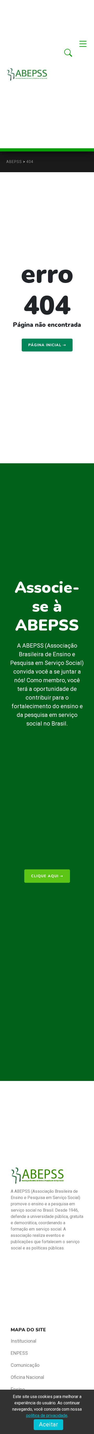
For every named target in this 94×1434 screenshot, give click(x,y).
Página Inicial (47, 345)
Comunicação (25, 1365)
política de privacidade (46, 1415)
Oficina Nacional (27, 1377)
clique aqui (47, 876)
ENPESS (19, 1353)
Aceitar (48, 1424)
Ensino (18, 1389)
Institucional (23, 1341)
